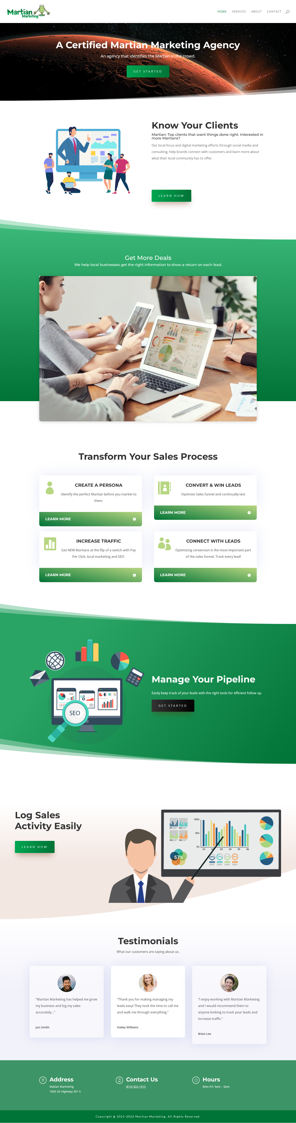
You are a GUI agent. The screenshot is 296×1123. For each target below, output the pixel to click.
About (256, 11)
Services (239, 11)
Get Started (148, 71)
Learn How (171, 195)
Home (222, 11)
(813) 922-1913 (136, 1086)
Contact (274, 11)
